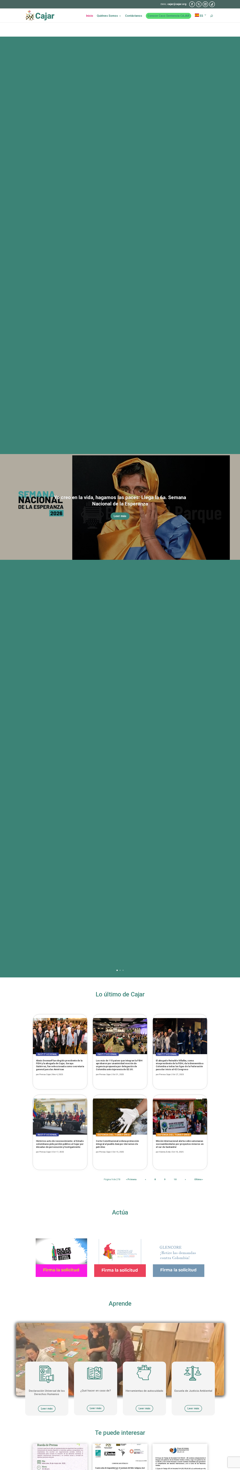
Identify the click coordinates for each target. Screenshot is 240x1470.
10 (175, 1179)
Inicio (89, 16)
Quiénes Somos (107, 16)
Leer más (120, 516)
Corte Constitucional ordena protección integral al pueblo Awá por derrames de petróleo (117, 1144)
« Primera (131, 1179)
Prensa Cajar (45, 1074)
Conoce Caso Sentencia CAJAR (168, 15)
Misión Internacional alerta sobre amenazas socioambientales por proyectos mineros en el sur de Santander (179, 1144)
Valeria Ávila (164, 1152)
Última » (198, 1179)
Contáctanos (133, 16)
